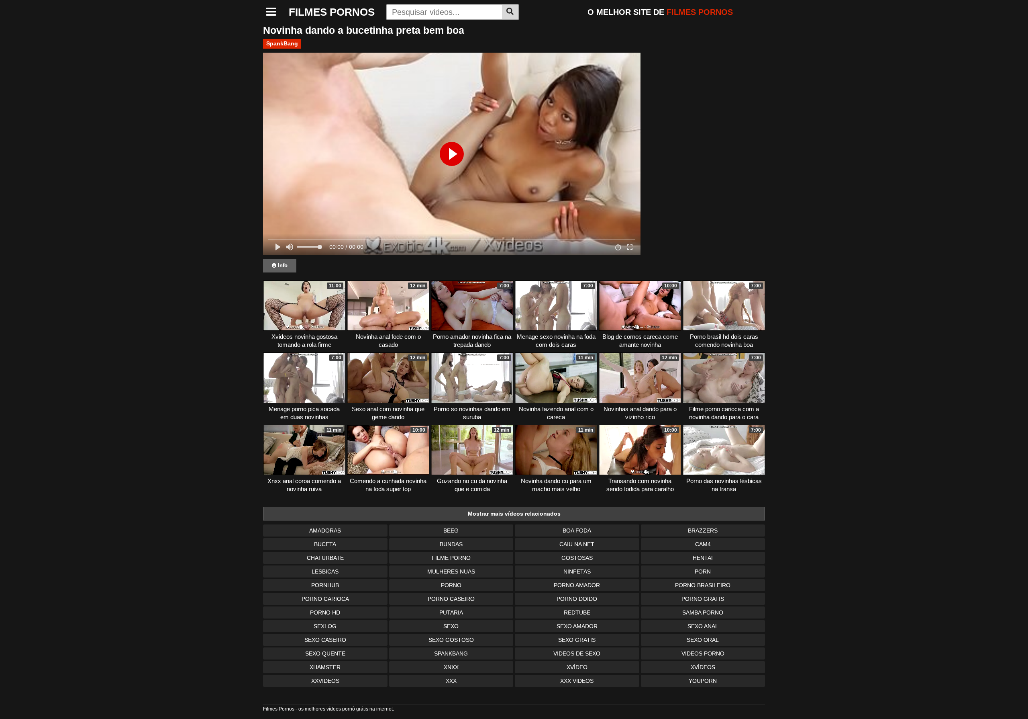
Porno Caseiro (451, 599)
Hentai (703, 558)
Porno (451, 585)
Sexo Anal (702, 626)
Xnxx (451, 667)
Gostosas (577, 558)
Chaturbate (325, 558)
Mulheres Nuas (451, 571)
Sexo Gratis (577, 640)
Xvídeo (577, 667)
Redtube (577, 612)
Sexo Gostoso (451, 640)
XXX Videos (577, 681)
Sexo (451, 626)
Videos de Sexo (576, 653)
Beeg (451, 530)
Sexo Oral (703, 640)
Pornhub (325, 585)
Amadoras (325, 530)
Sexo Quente (325, 653)
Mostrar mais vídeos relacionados (514, 513)
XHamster (325, 667)
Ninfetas (577, 571)
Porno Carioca (325, 599)
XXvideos (325, 681)
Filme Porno (451, 558)
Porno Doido (577, 599)
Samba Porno (702, 612)
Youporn (703, 681)
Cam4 (703, 544)
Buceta (325, 544)
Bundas (451, 544)
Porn (703, 571)
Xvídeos (703, 667)
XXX (451, 681)
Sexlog (325, 626)
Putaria (451, 612)
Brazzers (703, 530)
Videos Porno (702, 653)
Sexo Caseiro (325, 640)
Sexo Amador (577, 626)
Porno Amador (577, 585)
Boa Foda (577, 530)
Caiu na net (576, 544)
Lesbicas (325, 571)
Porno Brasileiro (702, 585)
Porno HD (325, 612)
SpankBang (282, 43)
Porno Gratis (702, 599)
